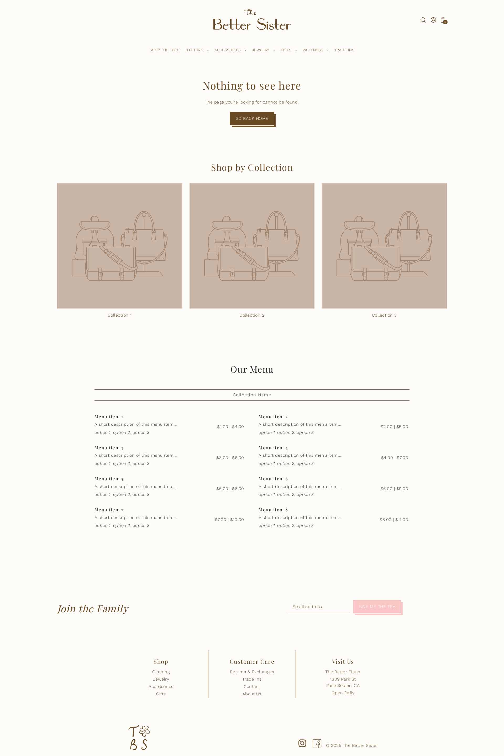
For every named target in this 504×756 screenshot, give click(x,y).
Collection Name (252, 394)
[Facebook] (317, 739)
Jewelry (161, 679)
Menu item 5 (109, 478)
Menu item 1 (108, 416)
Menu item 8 (273, 509)
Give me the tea (377, 606)
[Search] (423, 19)
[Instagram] (302, 739)
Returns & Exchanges (252, 671)
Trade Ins (252, 679)
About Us (252, 693)
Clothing (161, 671)
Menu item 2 (273, 416)
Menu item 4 (273, 447)
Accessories (161, 686)
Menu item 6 (273, 478)
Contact (252, 686)
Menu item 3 (109, 447)
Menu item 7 (109, 509)
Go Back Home (252, 118)
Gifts (161, 693)
